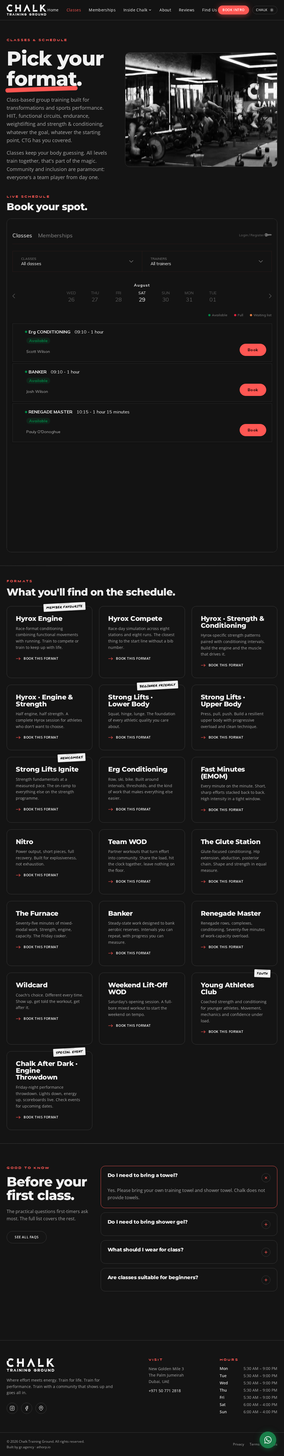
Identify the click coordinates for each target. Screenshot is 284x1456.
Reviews (186, 9)
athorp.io (43, 1447)
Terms (255, 1444)
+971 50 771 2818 (165, 1390)
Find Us (209, 9)
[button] (137, 10)
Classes (74, 9)
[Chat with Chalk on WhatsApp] (268, 1440)
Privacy (238, 1444)
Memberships (102, 9)
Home (53, 9)
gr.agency (27, 1447)
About (165, 9)
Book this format (41, 658)
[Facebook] (26, 1408)
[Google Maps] (41, 1408)
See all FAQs (27, 1237)
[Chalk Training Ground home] (26, 10)
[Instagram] (12, 1408)
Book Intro (233, 9)
